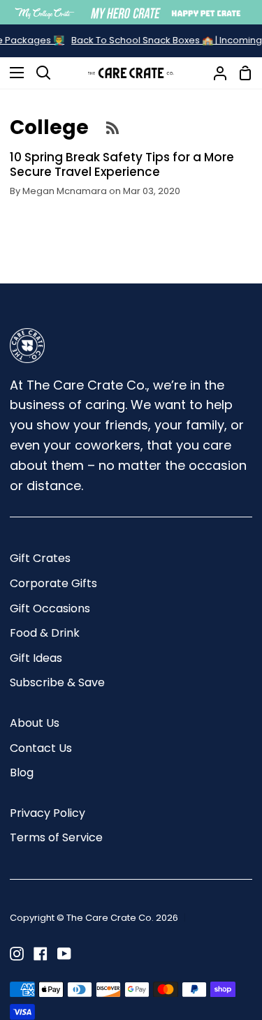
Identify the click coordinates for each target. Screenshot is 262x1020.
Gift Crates (40, 558)
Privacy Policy (47, 813)
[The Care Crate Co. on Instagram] (17, 954)
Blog (22, 772)
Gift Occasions (50, 608)
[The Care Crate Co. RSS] (112, 127)
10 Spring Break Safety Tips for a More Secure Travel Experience (122, 164)
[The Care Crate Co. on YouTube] (64, 954)
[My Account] (214, 73)
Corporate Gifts (53, 583)
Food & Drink (45, 633)
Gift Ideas (36, 658)
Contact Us (41, 748)
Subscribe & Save (57, 682)
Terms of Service (56, 837)
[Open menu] (12, 72)
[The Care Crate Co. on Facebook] (41, 954)
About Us (34, 723)
